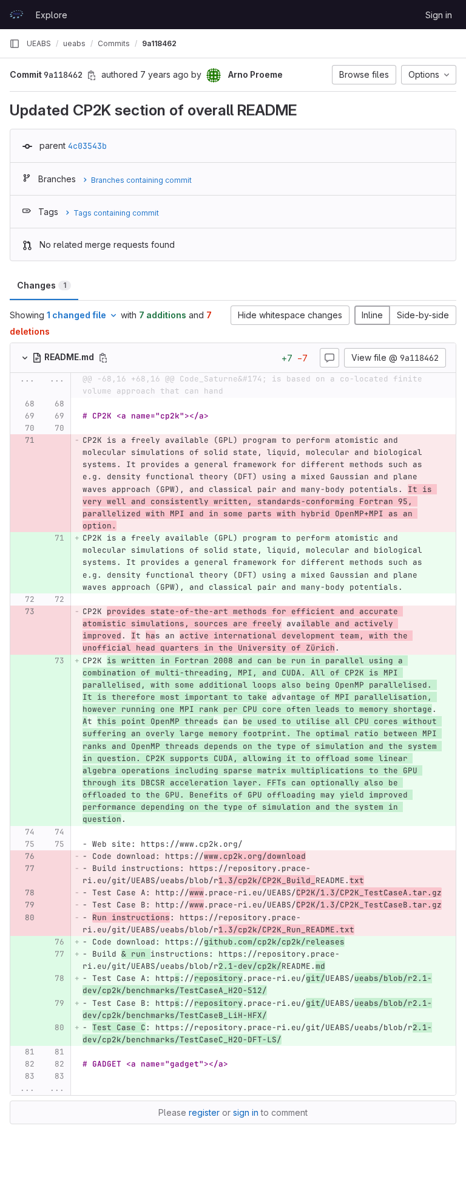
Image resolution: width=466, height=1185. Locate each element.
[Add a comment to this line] (10, 404)
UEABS (39, 43)
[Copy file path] (103, 357)
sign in (245, 1112)
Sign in (438, 15)
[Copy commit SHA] (91, 75)
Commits (114, 43)
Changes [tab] (41, 285)
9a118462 (159, 43)
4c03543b (87, 145)
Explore (51, 15)
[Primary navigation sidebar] (14, 43)
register (204, 1112)
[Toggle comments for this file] (329, 357)
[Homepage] (16, 14)
